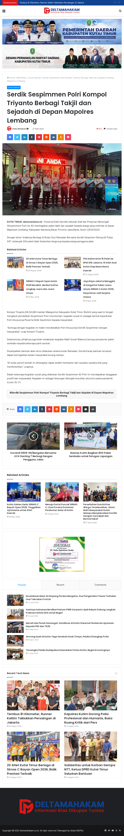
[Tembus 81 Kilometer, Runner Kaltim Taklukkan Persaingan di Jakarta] (33, 695)
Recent (60, 584)
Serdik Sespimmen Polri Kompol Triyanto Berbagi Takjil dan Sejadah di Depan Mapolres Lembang (62, 394)
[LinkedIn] (24, 137)
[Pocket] (68, 137)
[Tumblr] (32, 137)
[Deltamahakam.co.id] (62, 11)
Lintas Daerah (34, 77)
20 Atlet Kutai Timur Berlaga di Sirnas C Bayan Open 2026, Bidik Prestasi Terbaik (42, 262)
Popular (22, 584)
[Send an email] (27, 129)
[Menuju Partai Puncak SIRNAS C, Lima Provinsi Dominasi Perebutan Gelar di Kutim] (62, 492)
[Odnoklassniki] (61, 137)
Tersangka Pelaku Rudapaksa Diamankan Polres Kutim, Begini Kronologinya (68, 650)
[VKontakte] (54, 137)
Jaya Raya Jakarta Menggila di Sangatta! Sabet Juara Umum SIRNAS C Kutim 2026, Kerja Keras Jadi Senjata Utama (99, 289)
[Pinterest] (39, 137)
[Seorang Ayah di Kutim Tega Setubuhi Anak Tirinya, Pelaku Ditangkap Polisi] (15, 640)
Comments (100, 584)
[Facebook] (10, 137)
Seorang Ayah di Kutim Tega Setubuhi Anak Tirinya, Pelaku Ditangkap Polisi (67, 636)
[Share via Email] (86, 409)
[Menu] (3, 11)
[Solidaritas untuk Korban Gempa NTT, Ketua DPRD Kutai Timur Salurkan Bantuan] (90, 746)
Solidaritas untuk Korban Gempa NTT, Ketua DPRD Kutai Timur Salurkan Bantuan (89, 769)
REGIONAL (21, 77)
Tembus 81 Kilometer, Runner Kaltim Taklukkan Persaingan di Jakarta (31, 718)
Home (12, 77)
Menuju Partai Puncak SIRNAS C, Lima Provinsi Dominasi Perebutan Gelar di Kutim (61, 507)
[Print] (93, 409)
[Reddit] (46, 137)
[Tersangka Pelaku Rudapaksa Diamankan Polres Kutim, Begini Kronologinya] (15, 654)
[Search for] (120, 11)
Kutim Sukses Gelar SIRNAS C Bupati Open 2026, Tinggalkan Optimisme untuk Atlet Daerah (24, 509)
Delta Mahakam (19, 129)
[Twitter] (17, 137)
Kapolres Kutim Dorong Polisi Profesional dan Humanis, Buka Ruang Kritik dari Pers (88, 718)
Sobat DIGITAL (77, 830)
